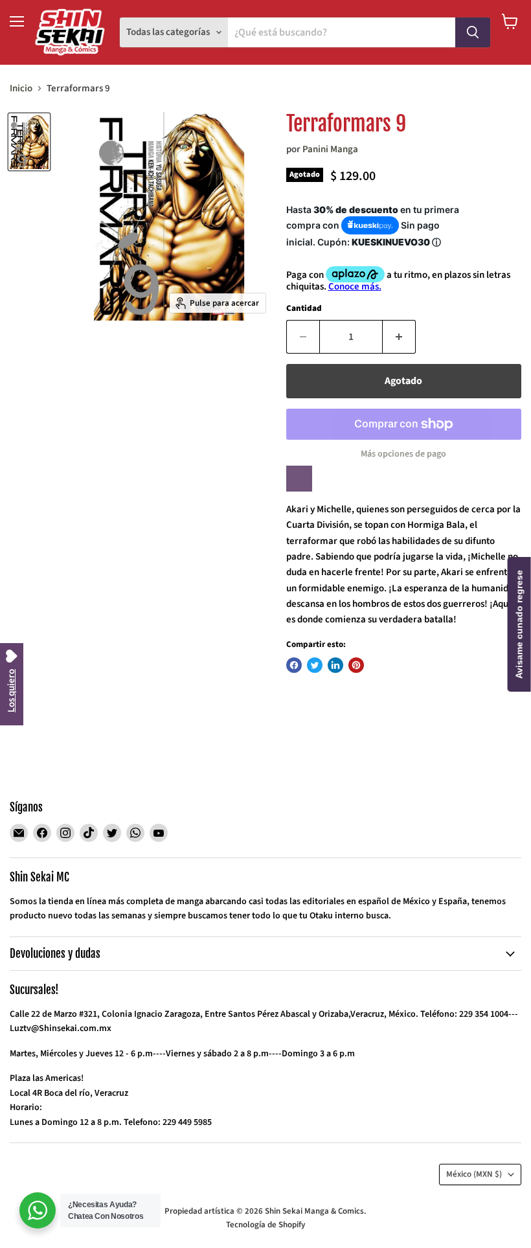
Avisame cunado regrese (519, 624)
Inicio (21, 88)
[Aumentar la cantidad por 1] (399, 337)
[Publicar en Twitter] (314, 665)
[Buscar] (472, 32)
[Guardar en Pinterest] (356, 665)
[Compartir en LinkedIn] (335, 665)
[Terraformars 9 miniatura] (29, 141)
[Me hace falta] (299, 479)
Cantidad (304, 308)
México (474, 1174)
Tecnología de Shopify (265, 1225)
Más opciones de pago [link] (403, 454)
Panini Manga (330, 149)
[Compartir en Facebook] (294, 665)
